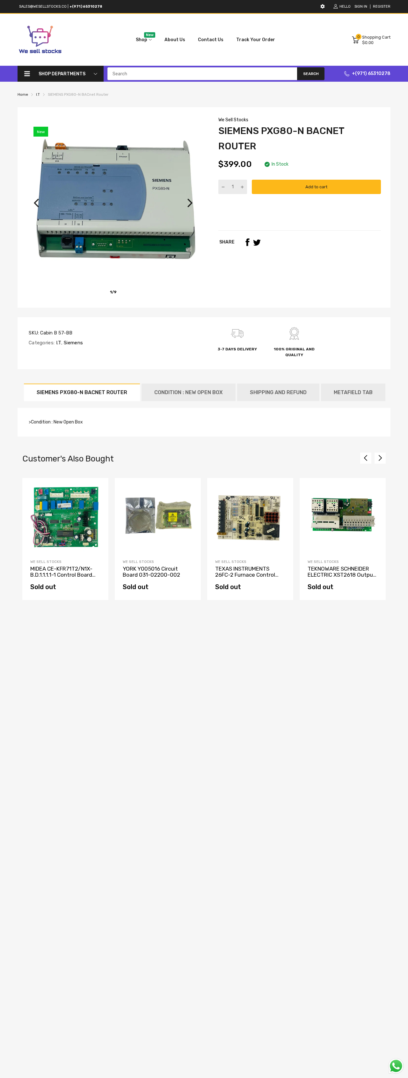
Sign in (360, 6)
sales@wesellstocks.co (43, 6)
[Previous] (36, 203)
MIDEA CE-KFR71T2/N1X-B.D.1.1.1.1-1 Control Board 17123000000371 (61, 574)
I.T (58, 343)
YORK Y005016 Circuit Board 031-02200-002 (151, 571)
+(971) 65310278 (371, 73)
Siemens (72, 343)
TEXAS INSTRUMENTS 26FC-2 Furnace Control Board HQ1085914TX (245, 574)
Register (381, 6)
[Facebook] (247, 242)
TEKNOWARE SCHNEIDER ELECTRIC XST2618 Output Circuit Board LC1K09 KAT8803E (341, 577)
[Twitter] (257, 242)
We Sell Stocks (233, 120)
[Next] (190, 203)
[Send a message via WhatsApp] (396, 1066)
